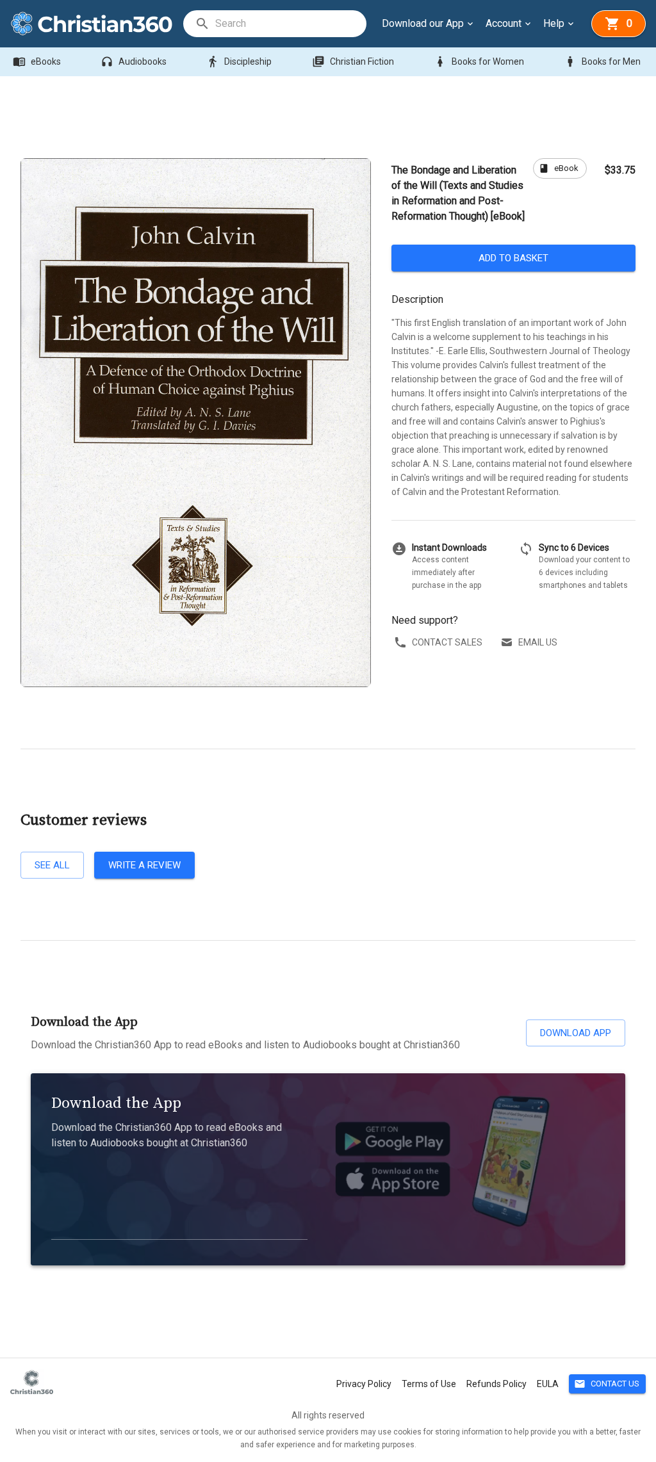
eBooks (37, 61)
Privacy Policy (363, 1384)
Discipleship (239, 61)
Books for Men (602, 61)
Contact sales (447, 642)
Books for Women (479, 61)
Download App (575, 1033)
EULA (548, 1384)
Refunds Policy (496, 1384)
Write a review (144, 865)
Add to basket (513, 258)
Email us (537, 642)
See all (52, 865)
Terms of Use (429, 1384)
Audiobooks (134, 61)
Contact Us (606, 1384)
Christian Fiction (353, 61)
